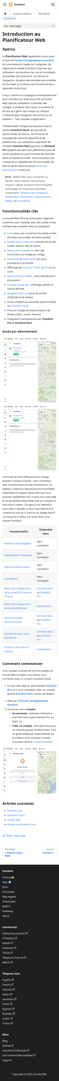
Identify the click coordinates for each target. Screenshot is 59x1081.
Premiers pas (14, 810)
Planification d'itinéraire (21, 242)
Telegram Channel (12, 957)
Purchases (8, 891)
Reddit (6, 943)
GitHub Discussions (13, 933)
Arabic (6, 1018)
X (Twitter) (8, 938)
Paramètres (23, 200)
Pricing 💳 (8, 877)
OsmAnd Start (45, 588)
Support (7, 1060)
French (6, 984)
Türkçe (6, 1023)
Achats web (13, 819)
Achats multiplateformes (21, 824)
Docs (5, 887)
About (5, 916)
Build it (6, 906)
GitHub (6, 1045)
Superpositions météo (20, 276)
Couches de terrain (18, 284)
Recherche (13, 259)
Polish (5, 1004)
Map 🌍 (6, 882)
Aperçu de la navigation (20, 250)
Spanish (6, 1009)
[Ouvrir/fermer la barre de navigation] (4, 4)
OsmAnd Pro (44, 606)
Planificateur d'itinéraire (19, 196)
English (6, 980)
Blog (5, 1041)
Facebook (7, 948)
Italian (6, 994)
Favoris (27, 267)
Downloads (8, 901)
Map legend (9, 896)
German (7, 989)
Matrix (6, 962)
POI (46, 267)
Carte (10, 233)
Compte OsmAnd (42, 741)
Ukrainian (8, 999)
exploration (29, 259)
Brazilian (7, 1013)
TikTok (6, 952)
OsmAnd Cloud (19, 305)
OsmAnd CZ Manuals (14, 1050)
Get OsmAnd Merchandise (17, 1055)
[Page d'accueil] (5, 13)
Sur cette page (12, 26)
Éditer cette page (16, 835)
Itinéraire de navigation (34, 192)
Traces (36, 267)
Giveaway (7, 911)
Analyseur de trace (18, 293)
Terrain (22, 608)
